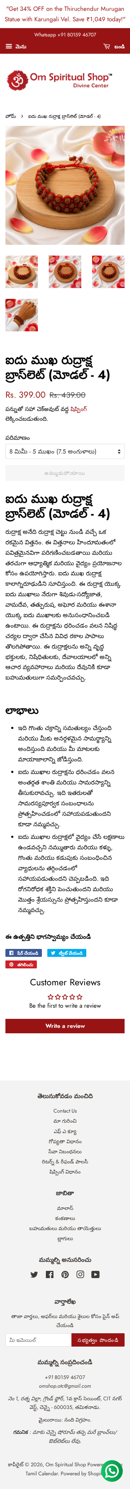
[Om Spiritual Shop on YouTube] (95, 1276)
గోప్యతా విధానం (65, 1141)
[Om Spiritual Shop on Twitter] (34, 1276)
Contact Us (65, 1110)
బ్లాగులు (65, 1238)
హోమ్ (10, 116)
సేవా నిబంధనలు (65, 1151)
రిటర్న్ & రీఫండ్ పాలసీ (65, 1161)
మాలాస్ (65, 1208)
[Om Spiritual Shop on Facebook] (50, 1276)
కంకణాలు (65, 1218)
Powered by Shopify (82, 1473)
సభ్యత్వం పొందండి (98, 1340)
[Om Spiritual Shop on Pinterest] (65, 1276)
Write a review (65, 1026)
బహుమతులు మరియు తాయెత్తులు (65, 1228)
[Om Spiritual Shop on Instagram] (80, 1276)
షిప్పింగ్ (78, 409)
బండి (119, 46)
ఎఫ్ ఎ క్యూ (65, 1131)
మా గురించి (65, 1121)
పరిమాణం (17, 437)
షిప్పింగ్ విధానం (65, 1171)
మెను (20, 46)
